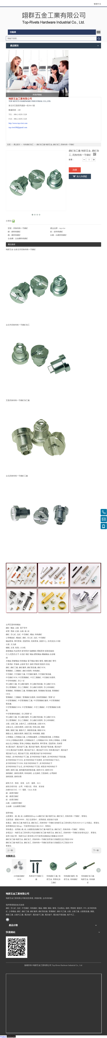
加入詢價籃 (82, 176)
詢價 (75, 170)
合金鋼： (11, 238)
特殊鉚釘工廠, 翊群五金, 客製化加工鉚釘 (53, 879)
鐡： (9, 235)
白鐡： (53, 235)
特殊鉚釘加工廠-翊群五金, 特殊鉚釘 (88, 879)
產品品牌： (54, 228)
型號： (10, 228)
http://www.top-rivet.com (18, 123)
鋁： (52, 232)
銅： (9, 232)
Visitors (3, 1037)
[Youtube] (7, 919)
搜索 (99, 38)
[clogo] (53, 18)
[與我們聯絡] (37, 73)
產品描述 (11, 244)
